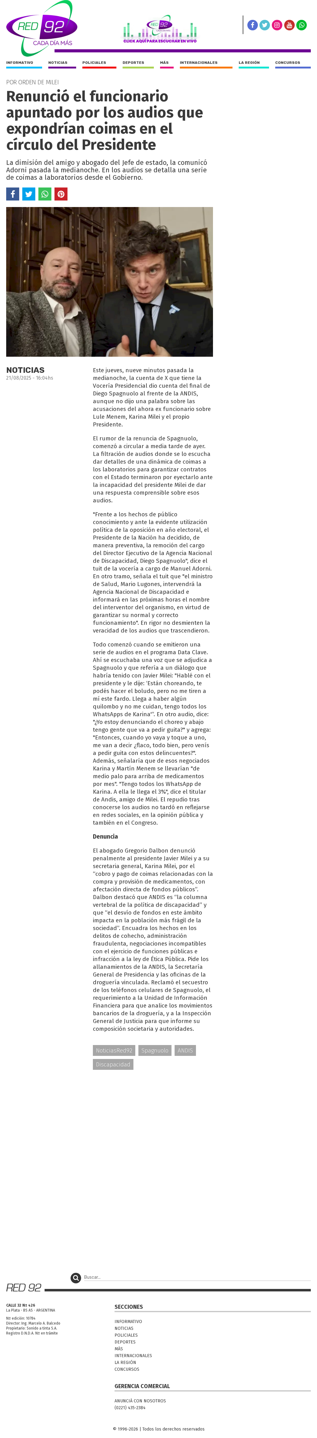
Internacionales (199, 62)
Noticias (57, 62)
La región (249, 62)
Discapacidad (113, 1064)
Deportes (133, 62)
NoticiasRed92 (114, 1050)
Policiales (94, 62)
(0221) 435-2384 (130, 1407)
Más (164, 62)
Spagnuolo (154, 1050)
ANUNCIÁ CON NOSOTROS (140, 1401)
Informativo (19, 62)
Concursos (287, 62)
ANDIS (185, 1050)
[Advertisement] (109, 1123)
